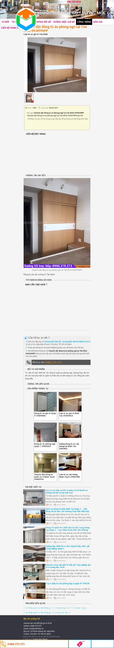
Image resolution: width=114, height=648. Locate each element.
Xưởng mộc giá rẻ (64, 21)
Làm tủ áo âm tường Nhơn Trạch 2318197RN (69, 475)
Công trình (84, 21)
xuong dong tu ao (62, 608)
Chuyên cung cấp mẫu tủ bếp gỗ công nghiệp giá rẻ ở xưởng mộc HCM (68, 566)
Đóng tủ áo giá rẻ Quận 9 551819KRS (45, 414)
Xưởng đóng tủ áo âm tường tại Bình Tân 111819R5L (69, 446)
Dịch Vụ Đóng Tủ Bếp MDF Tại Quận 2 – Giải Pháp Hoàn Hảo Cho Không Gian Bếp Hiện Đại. (68, 510)
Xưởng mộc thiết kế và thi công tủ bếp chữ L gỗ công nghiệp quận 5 (67, 547)
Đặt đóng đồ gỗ (41, 21)
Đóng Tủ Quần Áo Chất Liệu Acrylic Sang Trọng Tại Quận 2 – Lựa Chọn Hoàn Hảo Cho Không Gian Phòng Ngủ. (68, 530)
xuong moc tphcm (40, 639)
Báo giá (97, 21)
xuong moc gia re (62, 612)
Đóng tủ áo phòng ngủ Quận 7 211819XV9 (44, 445)
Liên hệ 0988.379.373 (13, 27)
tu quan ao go (80, 608)
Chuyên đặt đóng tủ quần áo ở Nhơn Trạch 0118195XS (44, 476)
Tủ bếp (5, 21)
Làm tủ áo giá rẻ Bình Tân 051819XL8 (69, 414)
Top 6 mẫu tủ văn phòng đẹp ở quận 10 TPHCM (67, 583)
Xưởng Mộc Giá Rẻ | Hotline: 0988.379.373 (26, 19)
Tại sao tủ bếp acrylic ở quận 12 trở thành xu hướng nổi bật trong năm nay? (67, 491)
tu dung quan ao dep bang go (38, 608)
